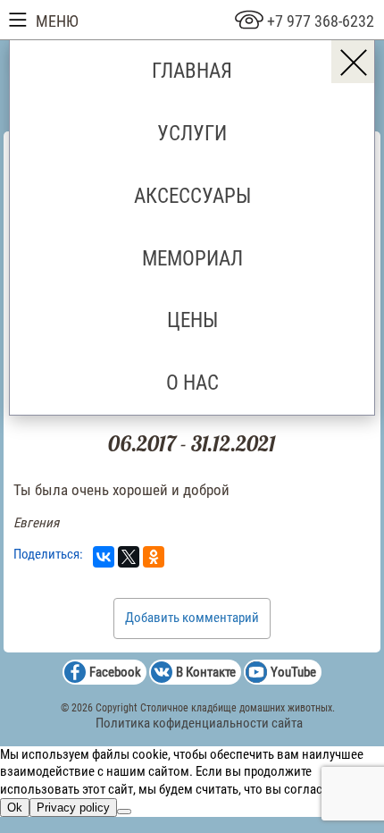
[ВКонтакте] (103, 557)
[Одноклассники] (153, 557)
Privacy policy (73, 807)
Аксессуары (192, 195)
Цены (192, 320)
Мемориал (192, 258)
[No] (124, 811)
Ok (14, 807)
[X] (128, 557)
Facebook (115, 672)
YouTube (293, 672)
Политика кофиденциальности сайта (199, 723)
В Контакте (206, 672)
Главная (192, 70)
